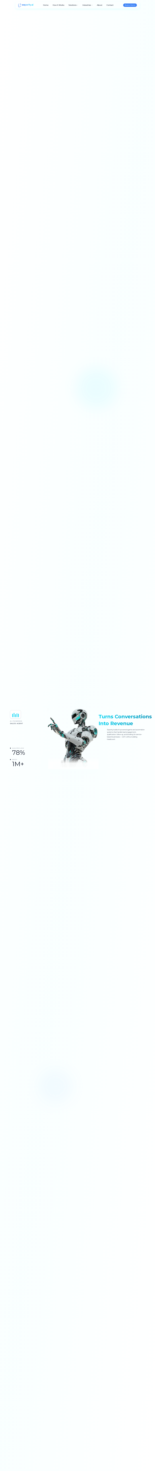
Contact (109, 5)
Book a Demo (130, 5)
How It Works (58, 5)
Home (45, 5)
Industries (86, 5)
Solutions (73, 5)
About (99, 5)
